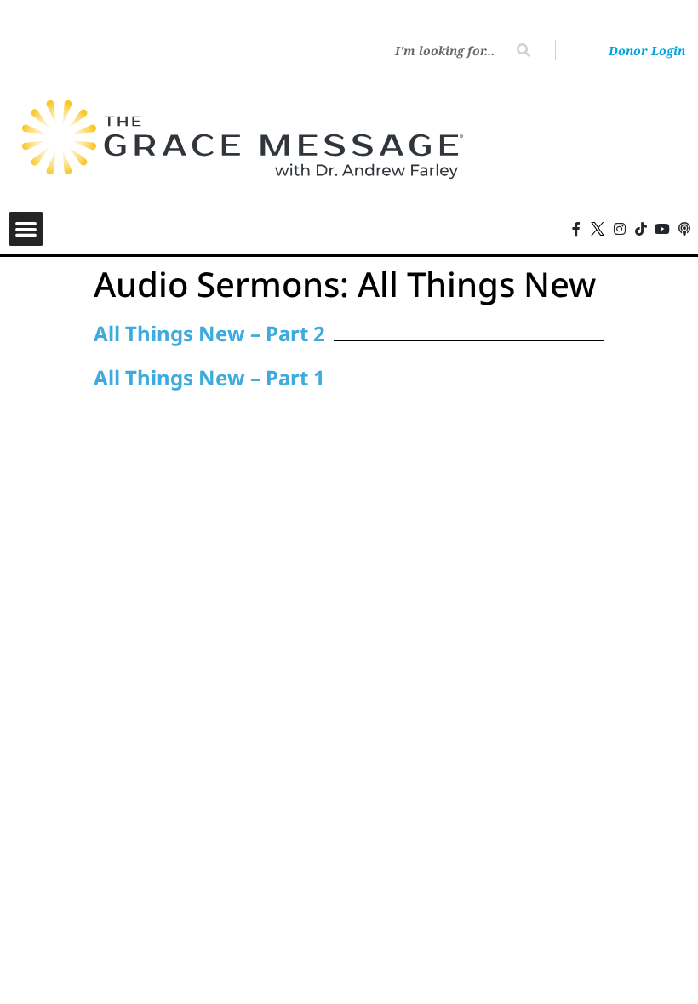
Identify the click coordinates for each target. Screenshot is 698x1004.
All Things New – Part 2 (209, 333)
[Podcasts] (684, 229)
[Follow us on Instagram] (620, 229)
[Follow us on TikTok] (641, 229)
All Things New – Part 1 (209, 377)
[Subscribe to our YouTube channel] (662, 229)
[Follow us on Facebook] (576, 229)
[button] (26, 229)
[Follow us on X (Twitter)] (598, 229)
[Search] (523, 50)
